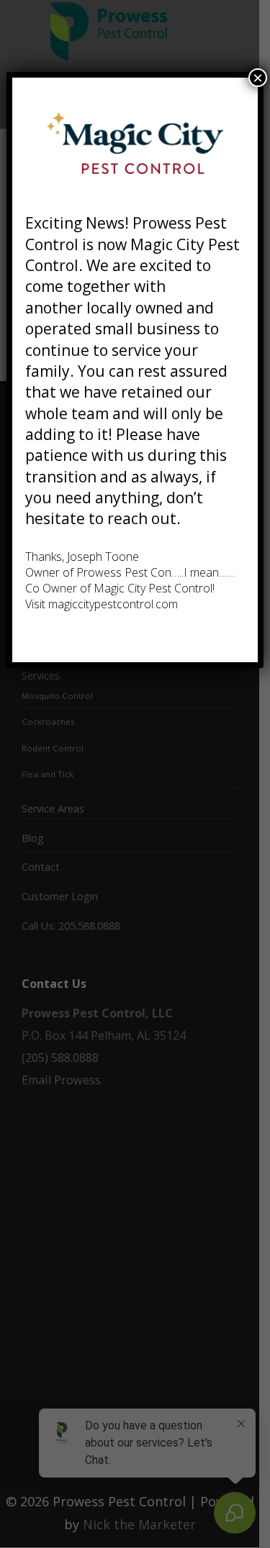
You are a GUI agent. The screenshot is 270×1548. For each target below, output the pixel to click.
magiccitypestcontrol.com (113, 604)
